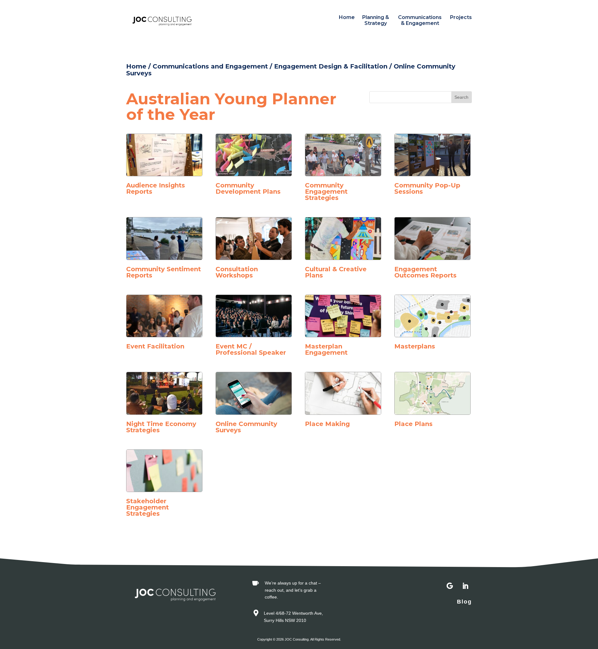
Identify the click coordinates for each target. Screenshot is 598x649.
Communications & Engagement (420, 20)
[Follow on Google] (449, 586)
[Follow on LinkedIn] (465, 586)
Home (347, 17)
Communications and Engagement (210, 66)
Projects (461, 17)
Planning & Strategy (375, 20)
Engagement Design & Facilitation (330, 66)
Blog (464, 602)
